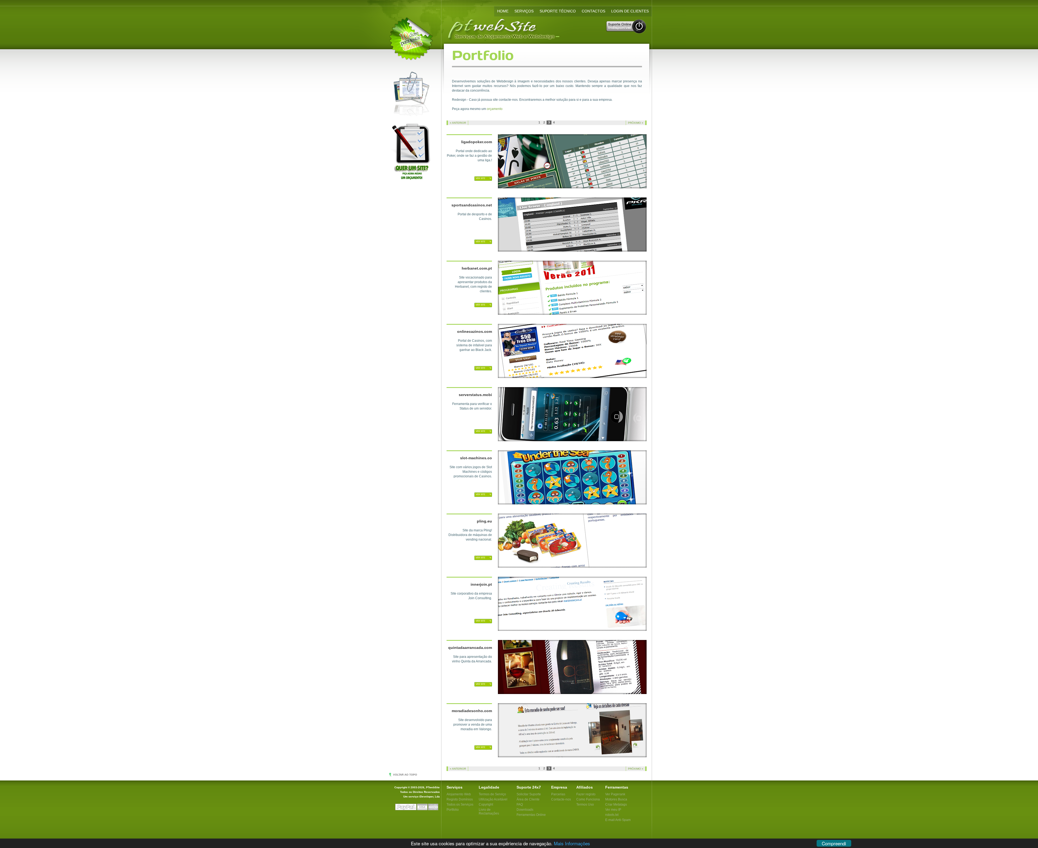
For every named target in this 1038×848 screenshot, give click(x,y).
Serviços (524, 11)
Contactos (593, 11)
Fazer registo (585, 794)
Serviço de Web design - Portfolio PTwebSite (546, 28)
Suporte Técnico (558, 11)
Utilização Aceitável (493, 799)
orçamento (495, 109)
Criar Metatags (616, 804)
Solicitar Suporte (529, 794)
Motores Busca (616, 799)
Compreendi (834, 843)
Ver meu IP (613, 810)
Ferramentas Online (531, 815)
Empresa (559, 787)
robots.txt (611, 815)
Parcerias (558, 794)
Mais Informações (572, 843)
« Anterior (458, 122)
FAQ (520, 804)
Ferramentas (616, 787)
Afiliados (584, 787)
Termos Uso (585, 804)
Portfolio (453, 810)
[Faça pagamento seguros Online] (417, 809)
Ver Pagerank (615, 794)
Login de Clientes (630, 11)
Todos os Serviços (460, 804)
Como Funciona (588, 799)
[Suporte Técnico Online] (626, 33)
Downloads (525, 810)
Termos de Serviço (492, 794)
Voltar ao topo (405, 774)
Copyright (486, 804)
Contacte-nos (561, 799)
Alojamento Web (459, 794)
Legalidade (489, 787)
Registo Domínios (460, 799)
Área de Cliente (528, 799)
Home (502, 11)
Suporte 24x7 (529, 787)
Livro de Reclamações (489, 811)
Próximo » (635, 122)
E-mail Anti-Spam (618, 820)
